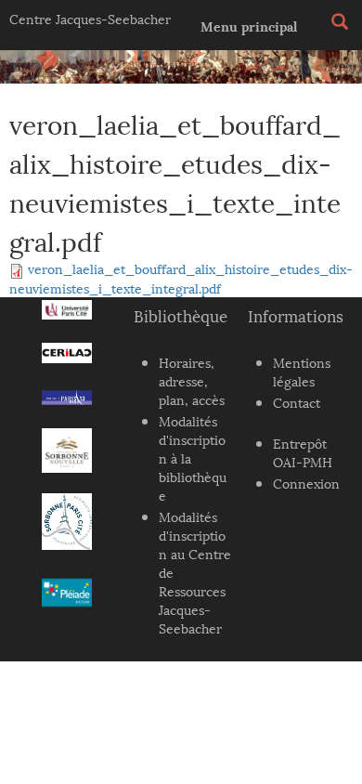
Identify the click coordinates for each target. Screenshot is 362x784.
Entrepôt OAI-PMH (302, 452)
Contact (296, 402)
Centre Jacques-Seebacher (90, 18)
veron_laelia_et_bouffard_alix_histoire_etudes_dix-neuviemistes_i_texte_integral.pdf (181, 277)
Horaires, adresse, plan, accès (192, 380)
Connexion (306, 482)
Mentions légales (301, 371)
